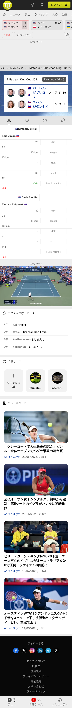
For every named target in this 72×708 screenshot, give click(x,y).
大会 (55, 14)
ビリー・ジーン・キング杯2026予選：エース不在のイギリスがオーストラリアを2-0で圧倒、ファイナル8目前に (35, 560)
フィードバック (36, 691)
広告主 (36, 666)
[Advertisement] (36, 53)
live (7, 34)
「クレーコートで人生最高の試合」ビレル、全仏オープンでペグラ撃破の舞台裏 (33, 448)
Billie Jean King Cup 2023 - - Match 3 (23, 79)
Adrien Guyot (12, 456)
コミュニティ (60, 704)
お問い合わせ (36, 686)
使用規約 (36, 671)
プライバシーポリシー (36, 676)
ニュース (15, 14)
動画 (65, 14)
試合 (27, 14)
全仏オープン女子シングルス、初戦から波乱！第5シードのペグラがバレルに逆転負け (35, 503)
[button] (42, 5)
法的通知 (36, 681)
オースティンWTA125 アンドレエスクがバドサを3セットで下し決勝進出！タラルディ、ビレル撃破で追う (35, 617)
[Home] (4, 14)
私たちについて (36, 661)
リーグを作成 (13, 384)
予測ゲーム (36, 704)
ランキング (41, 14)
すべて (24, 34)
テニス (12, 704)
